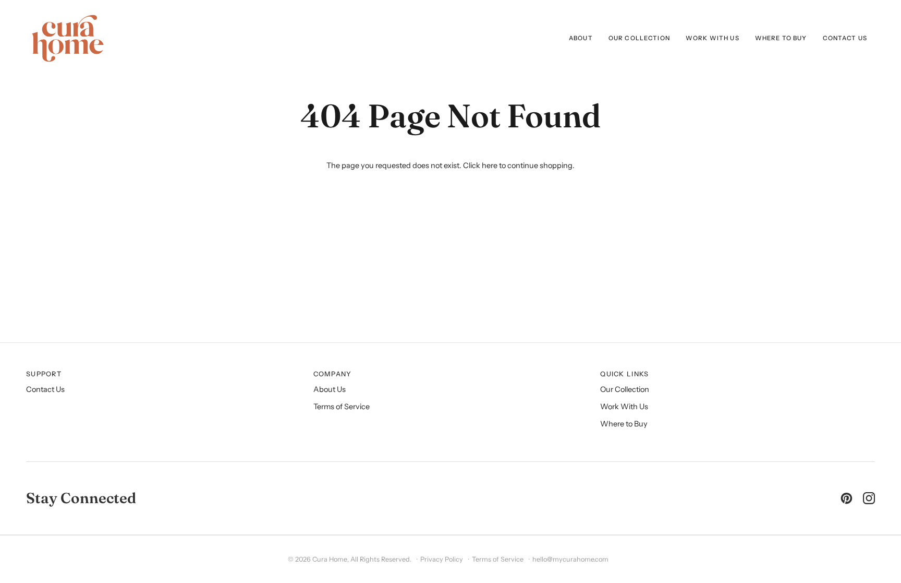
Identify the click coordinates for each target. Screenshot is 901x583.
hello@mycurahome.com (570, 559)
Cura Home (329, 559)
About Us (329, 389)
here (489, 165)
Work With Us (624, 406)
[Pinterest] (847, 498)
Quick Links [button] (624, 374)
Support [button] (44, 374)
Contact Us (45, 389)
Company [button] (332, 374)
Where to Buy (624, 424)
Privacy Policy (441, 559)
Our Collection (624, 389)
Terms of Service (341, 406)
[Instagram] (869, 498)
